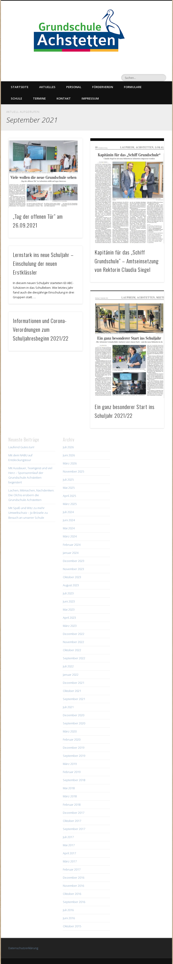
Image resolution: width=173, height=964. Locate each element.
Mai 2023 (69, 609)
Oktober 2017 (72, 821)
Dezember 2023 (73, 561)
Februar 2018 (71, 805)
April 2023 (69, 618)
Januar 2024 (70, 553)
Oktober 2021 (72, 691)
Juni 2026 (69, 455)
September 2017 (74, 829)
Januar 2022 (70, 675)
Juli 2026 (68, 447)
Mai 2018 (69, 788)
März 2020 (70, 731)
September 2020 (74, 723)
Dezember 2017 (73, 813)
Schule (16, 98)
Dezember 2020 (73, 715)
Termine (39, 98)
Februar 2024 (71, 545)
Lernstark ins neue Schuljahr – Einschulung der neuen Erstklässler (43, 263)
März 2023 (70, 626)
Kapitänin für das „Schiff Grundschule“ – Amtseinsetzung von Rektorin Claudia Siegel (127, 261)
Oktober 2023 (72, 577)
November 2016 (73, 886)
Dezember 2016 (73, 877)
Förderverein (102, 87)
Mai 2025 (69, 488)
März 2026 (70, 463)
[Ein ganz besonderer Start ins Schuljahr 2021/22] (127, 344)
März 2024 (70, 536)
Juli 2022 (68, 666)
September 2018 (74, 780)
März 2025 (70, 504)
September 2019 (74, 756)
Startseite (19, 87)
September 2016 (74, 902)
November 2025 (73, 471)
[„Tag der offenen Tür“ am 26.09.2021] (45, 173)
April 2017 (69, 853)
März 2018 (70, 796)
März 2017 (70, 861)
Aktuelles (47, 87)
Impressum (90, 98)
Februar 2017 (71, 869)
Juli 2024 (68, 512)
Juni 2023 (69, 601)
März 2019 (70, 764)
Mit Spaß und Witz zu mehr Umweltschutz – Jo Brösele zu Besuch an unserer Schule (28, 512)
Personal (73, 87)
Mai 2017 (69, 845)
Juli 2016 (68, 910)
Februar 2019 (71, 772)
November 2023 (73, 569)
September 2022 (74, 658)
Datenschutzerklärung (23, 948)
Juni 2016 (69, 918)
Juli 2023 (68, 593)
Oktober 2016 (72, 894)
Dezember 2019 (73, 748)
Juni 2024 (69, 520)
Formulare (132, 87)
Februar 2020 (71, 739)
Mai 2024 (69, 528)
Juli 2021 (68, 707)
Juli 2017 (68, 837)
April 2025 (69, 496)
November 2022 (73, 642)
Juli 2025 (68, 479)
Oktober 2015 (72, 926)
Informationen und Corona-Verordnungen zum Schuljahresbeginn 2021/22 (40, 329)
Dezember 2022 (73, 634)
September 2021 (74, 699)
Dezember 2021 (73, 683)
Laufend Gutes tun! (21, 447)
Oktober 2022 (72, 650)
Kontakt (64, 98)
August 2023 (71, 585)
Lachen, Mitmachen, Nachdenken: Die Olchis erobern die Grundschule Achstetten (31, 495)
